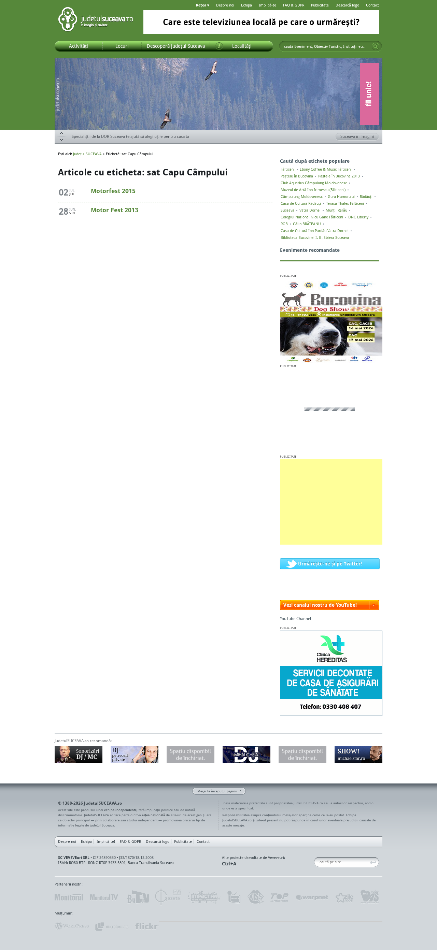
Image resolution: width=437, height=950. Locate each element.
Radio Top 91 (279, 897)
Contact (372, 5)
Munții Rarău (336, 210)
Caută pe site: (316, 862)
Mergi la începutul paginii (217, 791)
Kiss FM (255, 897)
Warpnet (311, 897)
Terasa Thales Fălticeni (345, 203)
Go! (375, 46)
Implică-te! (106, 841)
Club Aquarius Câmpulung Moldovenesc (314, 183)
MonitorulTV (104, 897)
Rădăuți (366, 196)
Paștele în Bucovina (297, 176)
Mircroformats (111, 926)
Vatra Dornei (310, 210)
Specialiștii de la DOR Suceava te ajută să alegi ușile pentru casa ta (130, 136)
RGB (284, 223)
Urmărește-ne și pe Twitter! (330, 563)
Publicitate (320, 5)
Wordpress (72, 926)
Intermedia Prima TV (233, 897)
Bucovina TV (137, 897)
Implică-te (267, 5)
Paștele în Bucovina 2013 (339, 176)
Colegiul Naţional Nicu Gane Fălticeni (312, 217)
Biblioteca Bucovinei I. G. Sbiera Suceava (315, 237)
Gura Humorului (341, 196)
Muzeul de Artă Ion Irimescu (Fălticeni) (313, 189)
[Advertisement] (331, 502)
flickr (147, 926)
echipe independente (120, 810)
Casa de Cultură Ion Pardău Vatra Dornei (315, 230)
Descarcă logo (347, 5)
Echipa (246, 5)
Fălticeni (288, 169)
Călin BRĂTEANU (307, 223)
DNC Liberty (358, 217)
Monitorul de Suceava (69, 897)
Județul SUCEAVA (95, 20)
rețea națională (153, 815)
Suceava (287, 210)
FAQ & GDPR (293, 5)
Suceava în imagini (357, 136)
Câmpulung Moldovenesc (302, 196)
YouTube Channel (295, 618)
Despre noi (225, 5)
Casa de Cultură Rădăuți (301, 203)
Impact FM (204, 897)
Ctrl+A (229, 863)
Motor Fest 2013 (114, 210)
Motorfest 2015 (113, 191)
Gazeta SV (168, 897)
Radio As (370, 897)
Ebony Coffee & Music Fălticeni (326, 169)
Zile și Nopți (344, 897)
